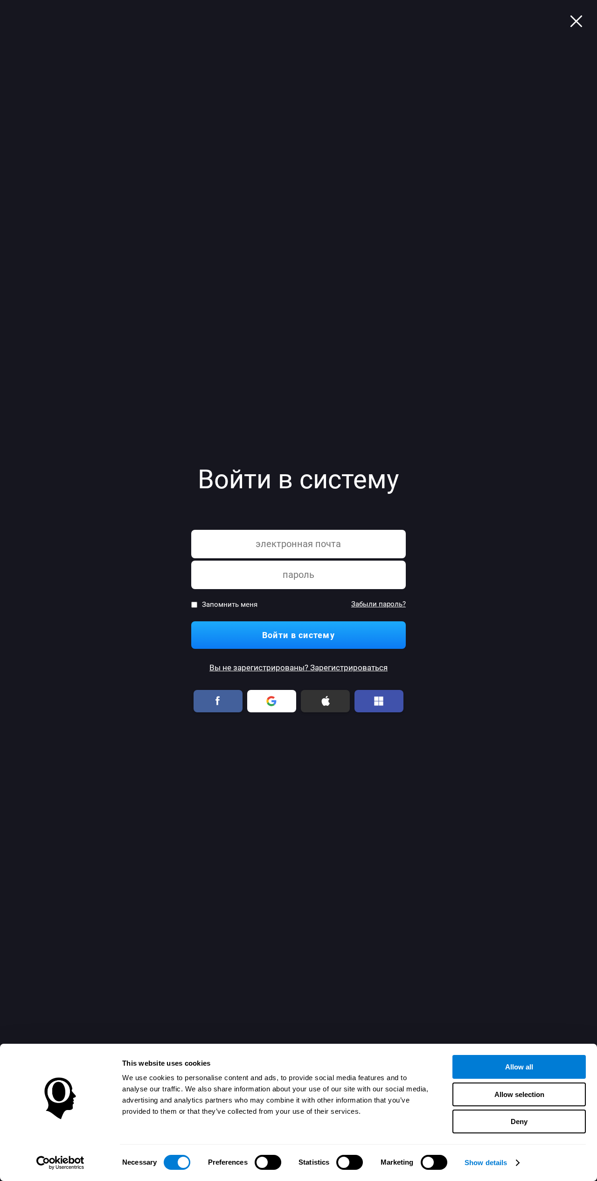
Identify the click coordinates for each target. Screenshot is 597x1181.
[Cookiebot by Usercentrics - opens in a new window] (60, 1163)
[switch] (268, 1162)
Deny (519, 1121)
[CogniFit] (576, 21)
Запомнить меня (229, 604)
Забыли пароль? (378, 604)
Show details (486, 1163)
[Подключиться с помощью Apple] (325, 701)
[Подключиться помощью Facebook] (218, 701)
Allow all (519, 1067)
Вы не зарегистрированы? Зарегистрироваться (298, 668)
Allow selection (519, 1094)
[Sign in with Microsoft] (379, 701)
